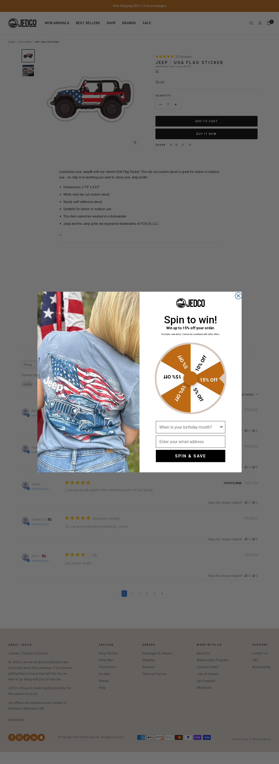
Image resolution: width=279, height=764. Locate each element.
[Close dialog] (238, 295)
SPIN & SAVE (190, 456)
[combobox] (189, 427)
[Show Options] (221, 427)
